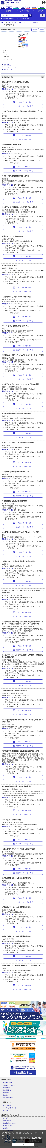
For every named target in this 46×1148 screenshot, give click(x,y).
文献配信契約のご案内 (9, 1123)
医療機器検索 (7, 1090)
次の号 (41, 29)
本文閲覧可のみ (24, 19)
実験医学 (35, 22)
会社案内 (5, 1118)
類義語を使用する (8, 19)
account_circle (43, 2)
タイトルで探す (24, 11)
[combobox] (11, 15)
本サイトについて (8, 1120)
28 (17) (11, 89)
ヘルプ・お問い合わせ (9, 1108)
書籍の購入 (7, 65)
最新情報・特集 (7, 1083)
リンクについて (7, 1125)
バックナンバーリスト (11, 67)
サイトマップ (7, 1110)
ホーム (3, 22)
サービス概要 (7, 1105)
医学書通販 (6, 1092)
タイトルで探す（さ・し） (21, 22)
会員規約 (5, 1128)
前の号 (35, 29)
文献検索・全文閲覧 (9, 1085)
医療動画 (5, 1095)
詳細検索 (8, 11)
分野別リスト (8, 69)
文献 (9, 22)
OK (23, 1145)
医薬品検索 (6, 1087)
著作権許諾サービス (9, 1097)
